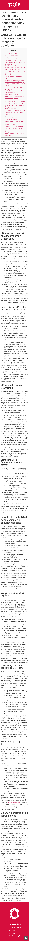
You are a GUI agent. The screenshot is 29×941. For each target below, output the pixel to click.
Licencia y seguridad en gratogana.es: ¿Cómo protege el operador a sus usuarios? (14, 121)
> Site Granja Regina (14, 936)
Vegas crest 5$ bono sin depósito (14, 69)
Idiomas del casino (10, 124)
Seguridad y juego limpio (12, 75)
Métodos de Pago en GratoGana (14, 60)
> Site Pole (11, 930)
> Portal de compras (14, 927)
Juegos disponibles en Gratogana (14, 96)
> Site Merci (11, 933)
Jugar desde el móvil (11, 108)
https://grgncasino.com (14, 802)
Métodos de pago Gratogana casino (15, 110)
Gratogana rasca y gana (12, 132)
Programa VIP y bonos (11, 98)
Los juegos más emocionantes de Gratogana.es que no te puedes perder (14, 128)
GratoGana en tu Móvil (11, 94)
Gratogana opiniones (11, 107)
